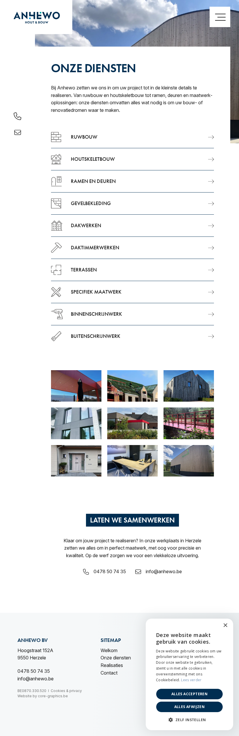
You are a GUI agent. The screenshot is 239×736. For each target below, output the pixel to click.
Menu (220, 17)
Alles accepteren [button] (189, 693)
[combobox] (213, 626)
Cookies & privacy (66, 691)
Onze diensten (116, 658)
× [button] (225, 625)
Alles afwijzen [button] (189, 706)
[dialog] (189, 674)
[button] (189, 720)
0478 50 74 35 (110, 571)
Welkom (109, 650)
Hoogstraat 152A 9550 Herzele (35, 654)
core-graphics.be (53, 696)
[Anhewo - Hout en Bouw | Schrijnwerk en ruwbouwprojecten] (36, 17)
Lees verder (191, 679)
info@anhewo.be (164, 571)
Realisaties (112, 665)
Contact (109, 673)
